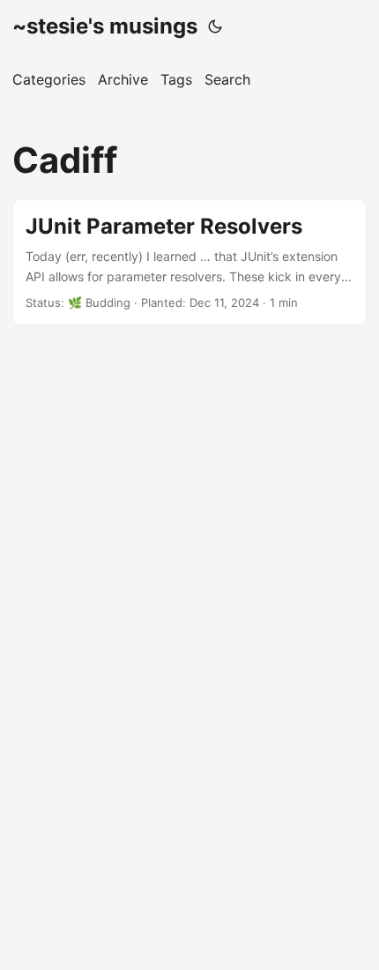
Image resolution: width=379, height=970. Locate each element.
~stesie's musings (104, 26)
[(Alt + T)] (215, 26)
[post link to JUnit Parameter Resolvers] (189, 262)
